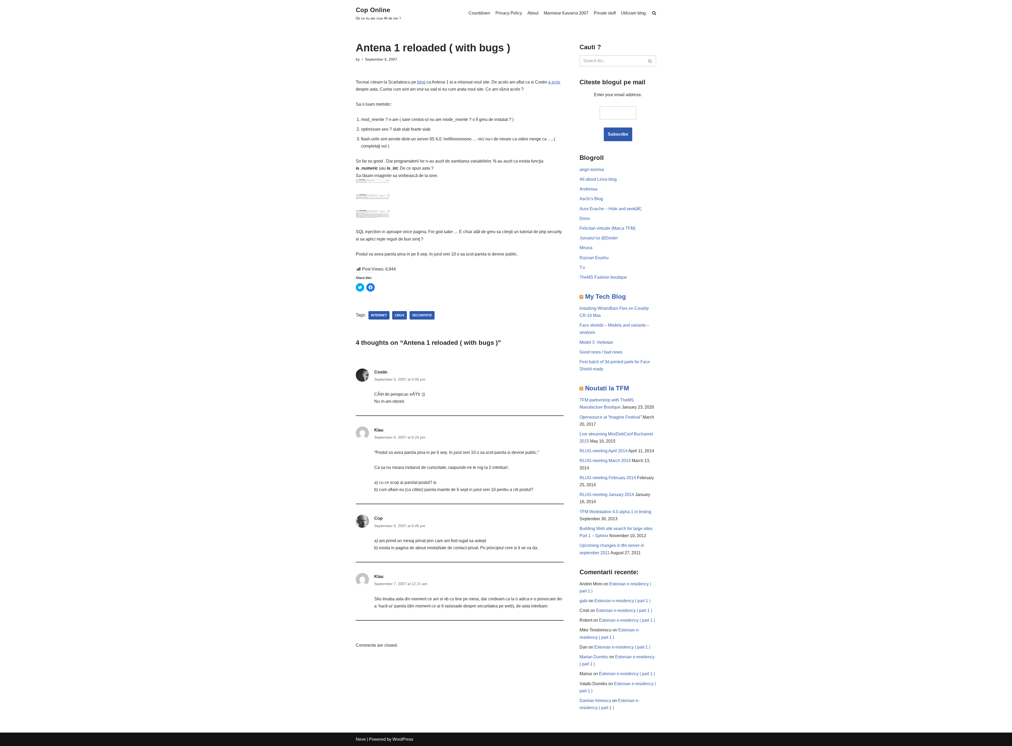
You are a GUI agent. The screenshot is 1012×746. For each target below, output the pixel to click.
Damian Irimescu (595, 700)
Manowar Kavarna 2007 (566, 13)
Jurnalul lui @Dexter (599, 238)
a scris (554, 82)
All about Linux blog (598, 179)
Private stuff (605, 13)
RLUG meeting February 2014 (608, 477)
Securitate (422, 315)
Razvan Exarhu (594, 258)
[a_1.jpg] (373, 182)
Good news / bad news (601, 352)
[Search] (650, 60)
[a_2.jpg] (373, 198)
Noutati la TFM (607, 388)
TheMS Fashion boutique (603, 277)
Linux (399, 315)
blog (421, 82)
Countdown (479, 13)
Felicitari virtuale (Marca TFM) (607, 228)
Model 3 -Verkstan (596, 342)
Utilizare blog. (634, 13)
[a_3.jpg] (373, 216)
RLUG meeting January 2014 (607, 494)
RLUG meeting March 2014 (605, 460)
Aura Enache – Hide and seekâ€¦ (610, 209)
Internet (379, 315)
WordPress (402, 739)
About (532, 13)
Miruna (586, 248)
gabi (584, 600)
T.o (582, 267)
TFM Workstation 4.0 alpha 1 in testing (615, 511)
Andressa (588, 189)
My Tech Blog (605, 296)
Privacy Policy (508, 13)
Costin (380, 372)
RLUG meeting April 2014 (603, 451)
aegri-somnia (592, 169)
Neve (361, 739)
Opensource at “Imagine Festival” (610, 417)
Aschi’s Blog (591, 199)
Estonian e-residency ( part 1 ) (622, 600)
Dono (585, 218)
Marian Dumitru (594, 657)
